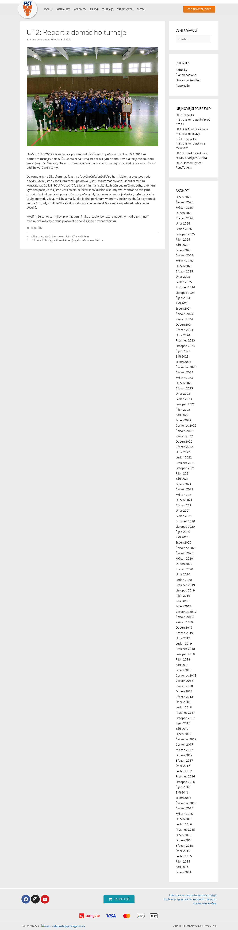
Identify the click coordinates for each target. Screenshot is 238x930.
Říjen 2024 (183, 298)
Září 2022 (182, 415)
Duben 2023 (184, 383)
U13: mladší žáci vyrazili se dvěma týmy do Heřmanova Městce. (67, 240)
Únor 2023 (183, 394)
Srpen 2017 (183, 734)
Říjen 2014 (183, 861)
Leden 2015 (184, 856)
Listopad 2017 (185, 718)
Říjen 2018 (183, 659)
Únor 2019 (183, 638)
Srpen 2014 (183, 872)
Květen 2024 (184, 319)
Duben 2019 (184, 627)
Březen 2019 (184, 633)
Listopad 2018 (185, 654)
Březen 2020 (184, 569)
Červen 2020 (184, 553)
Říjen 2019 (183, 596)
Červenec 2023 (186, 367)
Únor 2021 (183, 510)
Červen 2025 (184, 255)
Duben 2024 (184, 324)
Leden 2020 (184, 580)
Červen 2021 (184, 489)
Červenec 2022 (186, 425)
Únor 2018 (183, 702)
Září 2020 (182, 537)
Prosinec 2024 (185, 287)
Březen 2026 (184, 218)
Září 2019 (182, 601)
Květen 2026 (184, 208)
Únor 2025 (183, 277)
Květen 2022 (184, 436)
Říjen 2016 (183, 787)
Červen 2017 (184, 744)
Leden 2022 (184, 457)
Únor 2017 (183, 766)
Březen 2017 (184, 760)
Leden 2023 (184, 399)
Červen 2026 (184, 202)
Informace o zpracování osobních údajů (193, 895)
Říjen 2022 (183, 410)
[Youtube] (45, 899)
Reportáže (36, 227)
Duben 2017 (184, 755)
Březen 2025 (184, 271)
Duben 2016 (184, 819)
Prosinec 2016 (185, 776)
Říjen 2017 (183, 723)
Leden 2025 (184, 282)
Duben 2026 (184, 213)
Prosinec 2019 (185, 585)
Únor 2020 (183, 574)
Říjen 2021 (183, 473)
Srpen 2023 (183, 362)
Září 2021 (182, 479)
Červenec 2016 (186, 803)
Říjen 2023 (183, 351)
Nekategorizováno (188, 80)
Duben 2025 (184, 266)
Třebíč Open (125, 9)
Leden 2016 (184, 824)
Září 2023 (182, 356)
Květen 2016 (184, 814)
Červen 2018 (184, 681)
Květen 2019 (184, 622)
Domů (48, 9)
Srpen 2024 (183, 308)
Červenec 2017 (186, 739)
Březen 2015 (184, 846)
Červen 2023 (184, 372)
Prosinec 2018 (185, 649)
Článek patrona (186, 75)
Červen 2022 (184, 431)
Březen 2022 (184, 447)
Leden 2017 (184, 771)
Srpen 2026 (183, 197)
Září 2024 (182, 303)
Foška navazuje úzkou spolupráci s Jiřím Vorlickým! (59, 236)
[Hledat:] (193, 39)
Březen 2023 (184, 388)
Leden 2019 (184, 643)
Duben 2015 (184, 840)
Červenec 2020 (186, 548)
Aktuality (63, 9)
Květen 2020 (184, 558)
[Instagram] (35, 899)
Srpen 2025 (183, 250)
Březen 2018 (184, 697)
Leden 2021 (184, 516)
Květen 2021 (184, 495)
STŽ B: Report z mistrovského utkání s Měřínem (190, 143)
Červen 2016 (184, 808)
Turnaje (107, 9)
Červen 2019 (184, 617)
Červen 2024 (184, 314)
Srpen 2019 (183, 606)
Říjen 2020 (183, 532)
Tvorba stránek (30, 926)
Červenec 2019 (186, 612)
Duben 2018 (184, 691)
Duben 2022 (184, 441)
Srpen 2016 (183, 798)
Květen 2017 (184, 750)
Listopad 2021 (185, 468)
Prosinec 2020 (185, 521)
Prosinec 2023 (185, 340)
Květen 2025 (184, 261)
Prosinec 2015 (185, 829)
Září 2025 (182, 245)
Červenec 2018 (186, 675)
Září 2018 (182, 665)
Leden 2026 (184, 229)
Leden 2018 (184, 707)
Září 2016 (182, 792)
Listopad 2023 (185, 346)
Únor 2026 (183, 223)
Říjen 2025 (183, 239)
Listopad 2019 (185, 590)
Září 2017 (182, 729)
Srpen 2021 (183, 484)
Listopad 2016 (185, 782)
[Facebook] (25, 899)
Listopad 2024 (185, 293)
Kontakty (80, 9)
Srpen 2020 (183, 542)
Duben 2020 (184, 564)
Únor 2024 (183, 335)
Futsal (141, 9)
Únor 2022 (183, 452)
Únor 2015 (183, 851)
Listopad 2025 (185, 234)
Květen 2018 (184, 686)
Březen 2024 (184, 330)
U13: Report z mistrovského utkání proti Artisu (193, 119)
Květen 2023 (184, 378)
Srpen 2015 (183, 835)
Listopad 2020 (185, 527)
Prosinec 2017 (185, 713)
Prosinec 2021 (185, 463)
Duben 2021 (184, 500)
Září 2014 (182, 867)
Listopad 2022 (185, 404)
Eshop (94, 9)
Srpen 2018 (183, 670)
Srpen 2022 (183, 420)
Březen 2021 (184, 505)
